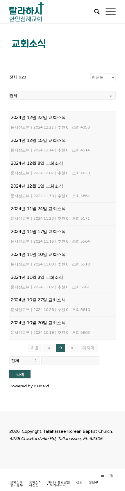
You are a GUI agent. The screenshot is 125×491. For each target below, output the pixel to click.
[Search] (94, 11)
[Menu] (108, 11)
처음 (35, 347)
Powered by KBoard (29, 386)
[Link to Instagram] (111, 476)
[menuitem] (94, 11)
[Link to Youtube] (102, 476)
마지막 (88, 347)
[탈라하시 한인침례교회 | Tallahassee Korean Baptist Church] (51, 11)
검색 (20, 374)
